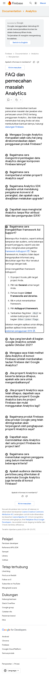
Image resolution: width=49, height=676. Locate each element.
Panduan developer (10, 543)
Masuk (43, 3)
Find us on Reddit (9, 575)
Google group (8, 607)
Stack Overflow (8, 603)
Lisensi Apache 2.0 (20, 517)
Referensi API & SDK (10, 547)
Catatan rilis (7, 611)
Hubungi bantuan (9, 599)
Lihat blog (6, 571)
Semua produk (8, 653)
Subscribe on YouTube (11, 584)
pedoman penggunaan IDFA (18, 331)
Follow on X (6, 579)
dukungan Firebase (14, 127)
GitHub (5, 560)
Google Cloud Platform (11, 649)
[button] (24, 141)
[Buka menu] (4, 3)
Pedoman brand (8, 616)
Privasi (16, 664)
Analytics (31, 11)
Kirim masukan (14, 67)
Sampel (5, 551)
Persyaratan (7, 664)
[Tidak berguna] (38, 62)
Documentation (11, 11)
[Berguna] (34, 62)
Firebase (8, 54)
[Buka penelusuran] (30, 3)
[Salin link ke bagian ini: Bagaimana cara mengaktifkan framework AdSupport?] (19, 233)
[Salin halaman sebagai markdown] (16, 100)
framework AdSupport (16, 251)
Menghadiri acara (9, 588)
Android (5, 636)
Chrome (5, 641)
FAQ (4, 620)
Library (5, 556)
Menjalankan (14, 57)
